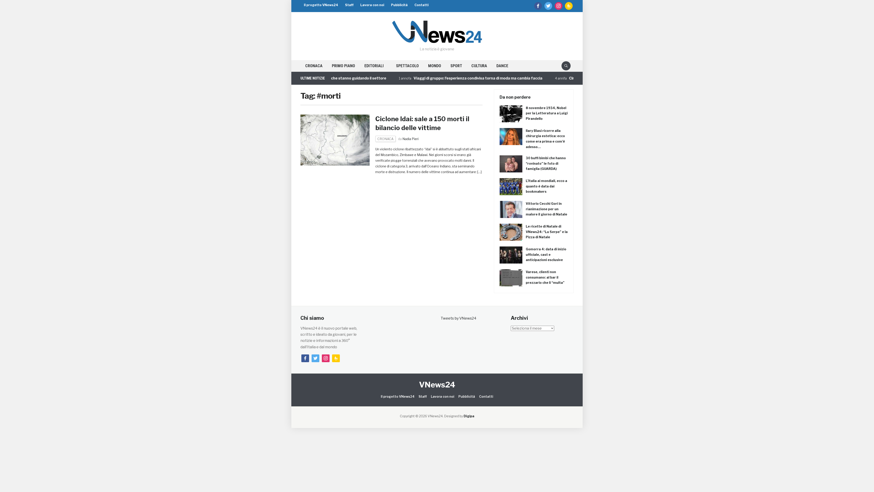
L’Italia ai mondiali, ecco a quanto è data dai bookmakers (546, 186)
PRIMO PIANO (343, 65)
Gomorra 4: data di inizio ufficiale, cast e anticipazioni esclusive (546, 254)
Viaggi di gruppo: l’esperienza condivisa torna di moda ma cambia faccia (458, 78)
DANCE (502, 65)
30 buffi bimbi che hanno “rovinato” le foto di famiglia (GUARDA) (546, 163)
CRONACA (314, 65)
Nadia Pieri (410, 139)
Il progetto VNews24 (321, 5)
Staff (349, 5)
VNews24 (437, 384)
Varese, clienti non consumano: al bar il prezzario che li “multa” (545, 277)
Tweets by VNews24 (458, 318)
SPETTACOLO (407, 65)
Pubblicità (399, 5)
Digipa (469, 416)
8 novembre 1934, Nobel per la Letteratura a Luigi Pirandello (547, 113)
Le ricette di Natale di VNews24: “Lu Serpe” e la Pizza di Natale (547, 231)
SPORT (456, 65)
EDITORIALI (374, 65)
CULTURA (479, 65)
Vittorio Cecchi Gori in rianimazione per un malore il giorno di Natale (546, 209)
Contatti (421, 5)
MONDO (434, 65)
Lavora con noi (372, 5)
